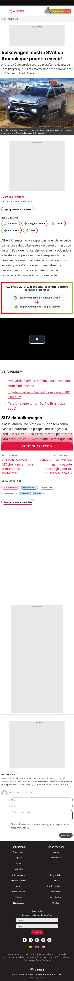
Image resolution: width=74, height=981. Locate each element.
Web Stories (55, 897)
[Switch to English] (37, 946)
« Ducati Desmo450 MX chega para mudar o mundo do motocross (18, 466)
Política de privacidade (37, 978)
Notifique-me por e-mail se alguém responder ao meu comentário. (40, 826)
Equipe (18, 857)
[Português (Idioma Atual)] (30, 946)
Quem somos (18, 852)
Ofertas (55, 903)
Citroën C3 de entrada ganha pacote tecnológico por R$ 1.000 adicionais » (56, 466)
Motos (18, 886)
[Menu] (4, 11)
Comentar (65, 835)
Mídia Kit (19, 869)
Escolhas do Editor (29, 487)
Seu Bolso (25, 493)
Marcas (55, 852)
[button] (58, 11)
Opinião (55, 880)
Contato (18, 863)
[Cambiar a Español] (43, 946)
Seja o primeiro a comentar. (18, 209)
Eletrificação (18, 903)
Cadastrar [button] (37, 932)
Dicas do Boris (18, 891)
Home (3, 19)
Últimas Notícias (11, 487)
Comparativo (55, 857)
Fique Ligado (13, 19)
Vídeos (38, 493)
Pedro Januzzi (14, 197)
